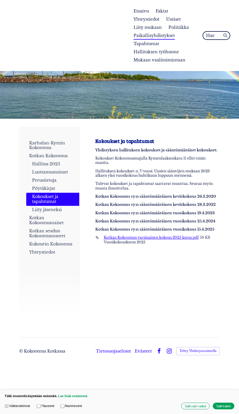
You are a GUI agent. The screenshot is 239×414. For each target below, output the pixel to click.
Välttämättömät (19, 406)
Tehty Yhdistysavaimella (198, 351)
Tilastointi (47, 406)
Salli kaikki (223, 406)
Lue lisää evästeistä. (73, 396)
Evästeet (143, 351)
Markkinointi (73, 406)
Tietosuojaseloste (113, 351)
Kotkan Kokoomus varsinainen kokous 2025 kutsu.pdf (151, 237)
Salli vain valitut (195, 406)
